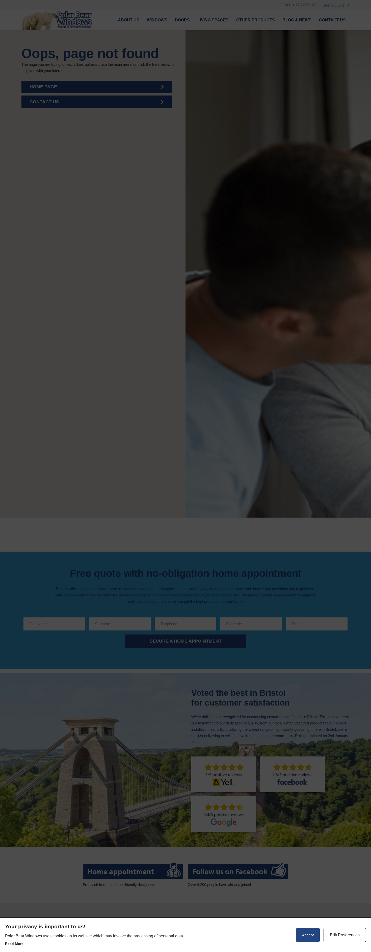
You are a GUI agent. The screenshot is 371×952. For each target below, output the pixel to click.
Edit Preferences (345, 935)
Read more (14, 944)
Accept (308, 935)
